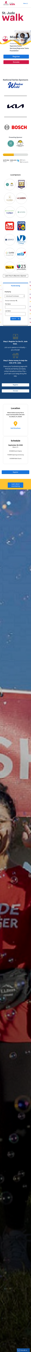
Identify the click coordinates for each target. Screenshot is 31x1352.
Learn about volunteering (15, 485)
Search (14, 319)
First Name (8, 304)
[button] (23, 1350)
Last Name (8, 311)
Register (16, 56)
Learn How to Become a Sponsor (15, 276)
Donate (16, 62)
